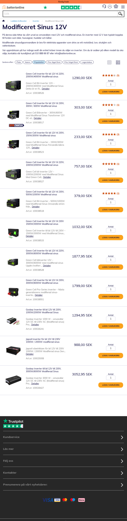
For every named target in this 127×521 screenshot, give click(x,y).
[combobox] (63, 13)
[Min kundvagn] (116, 6)
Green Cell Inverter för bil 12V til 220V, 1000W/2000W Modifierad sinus (45, 163)
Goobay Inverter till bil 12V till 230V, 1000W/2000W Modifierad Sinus (43, 311)
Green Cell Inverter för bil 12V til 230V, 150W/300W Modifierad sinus (45, 134)
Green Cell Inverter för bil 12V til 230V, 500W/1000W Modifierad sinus (45, 193)
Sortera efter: (7, 62)
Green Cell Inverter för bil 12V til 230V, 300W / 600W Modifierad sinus (45, 104)
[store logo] (13, 7)
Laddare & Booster (19, 21)
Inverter (36, 21)
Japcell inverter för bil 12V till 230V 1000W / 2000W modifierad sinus (43, 340)
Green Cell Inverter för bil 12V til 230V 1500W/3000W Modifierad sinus (45, 222)
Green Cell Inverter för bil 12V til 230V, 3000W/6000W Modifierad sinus (45, 281)
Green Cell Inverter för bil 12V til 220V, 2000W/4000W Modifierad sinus (45, 75)
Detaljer (46, 88)
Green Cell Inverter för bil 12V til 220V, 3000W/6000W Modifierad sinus (45, 252)
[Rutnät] (109, 62)
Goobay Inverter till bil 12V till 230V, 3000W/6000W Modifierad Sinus (43, 370)
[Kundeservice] (104, 7)
